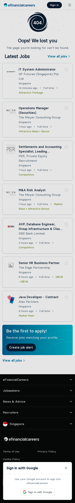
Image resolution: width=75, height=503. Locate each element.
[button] (37, 251)
